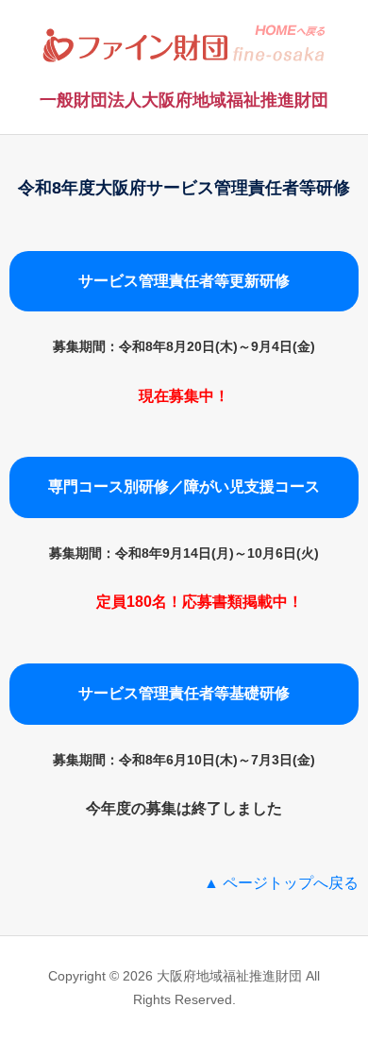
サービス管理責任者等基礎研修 (184, 693)
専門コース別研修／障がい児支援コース (184, 486)
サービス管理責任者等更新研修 (184, 281)
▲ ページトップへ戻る (281, 883)
